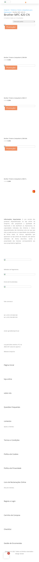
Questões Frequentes (12, 407)
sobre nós (8, 393)
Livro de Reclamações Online (15, 482)
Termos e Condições (12, 440)
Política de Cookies (11, 454)
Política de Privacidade (12, 468)
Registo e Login (10, 501)
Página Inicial (9, 365)
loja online (8, 379)
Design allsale (19, 554)
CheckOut (7, 529)
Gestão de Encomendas (13, 543)
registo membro (19, 208)
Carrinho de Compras (12, 515)
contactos (7, 421)
